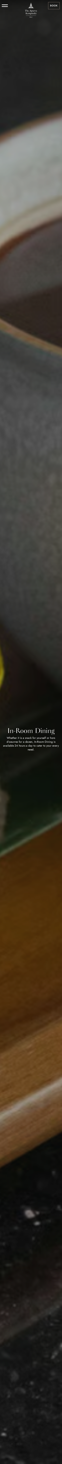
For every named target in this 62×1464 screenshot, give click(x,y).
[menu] (5, 5)
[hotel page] (31, 6)
